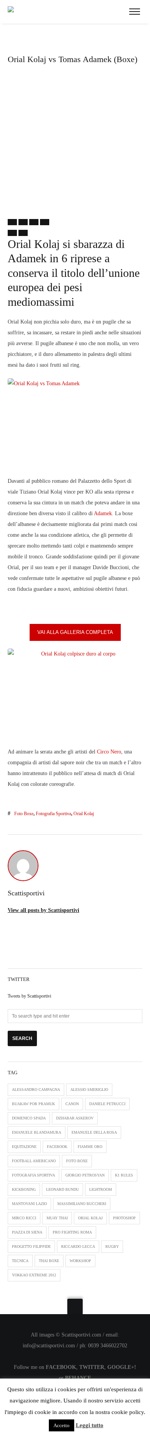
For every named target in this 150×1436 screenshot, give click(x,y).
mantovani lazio (29, 1204)
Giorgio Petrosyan (85, 1175)
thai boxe (49, 1261)
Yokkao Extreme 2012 (34, 1275)
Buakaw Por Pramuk (33, 1104)
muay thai (57, 1218)
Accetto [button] (61, 1425)
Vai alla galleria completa (75, 632)
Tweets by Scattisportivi (29, 996)
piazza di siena (27, 1232)
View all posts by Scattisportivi (43, 910)
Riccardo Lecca (78, 1246)
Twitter (91, 1367)
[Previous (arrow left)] (12, 233)
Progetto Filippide (31, 1246)
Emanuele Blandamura (36, 1132)
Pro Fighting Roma (72, 1232)
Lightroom (100, 1189)
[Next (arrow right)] (23, 233)
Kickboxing (24, 1189)
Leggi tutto (89, 1425)
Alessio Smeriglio (89, 1089)
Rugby (112, 1246)
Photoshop (124, 1218)
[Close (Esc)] (12, 222)
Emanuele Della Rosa (94, 1132)
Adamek (103, 513)
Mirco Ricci (24, 1218)
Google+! (121, 1367)
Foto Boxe (23, 813)
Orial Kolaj (83, 813)
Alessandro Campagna (36, 1089)
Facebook (57, 1146)
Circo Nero (109, 752)
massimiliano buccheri (81, 1204)
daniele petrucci (107, 1104)
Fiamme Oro (90, 1146)
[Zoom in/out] (44, 222)
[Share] (23, 222)
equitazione (24, 1146)
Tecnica (20, 1261)
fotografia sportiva (53, 813)
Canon (72, 1104)
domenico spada (29, 1118)
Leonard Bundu (62, 1189)
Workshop (80, 1261)
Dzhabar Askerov (74, 1118)
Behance (78, 1378)
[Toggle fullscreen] (33, 222)
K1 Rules (124, 1175)
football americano (34, 1161)
